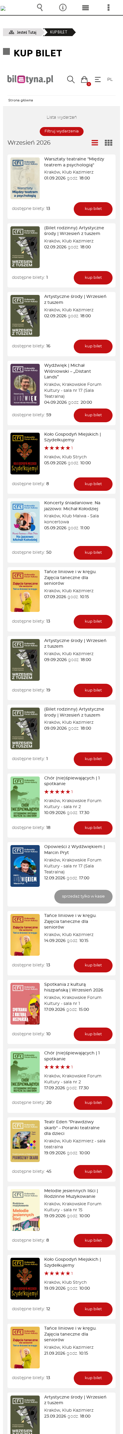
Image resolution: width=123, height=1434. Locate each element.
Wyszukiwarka (39, 7)
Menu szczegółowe (108, 7)
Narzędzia (62, 7)
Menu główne (85, 7)
